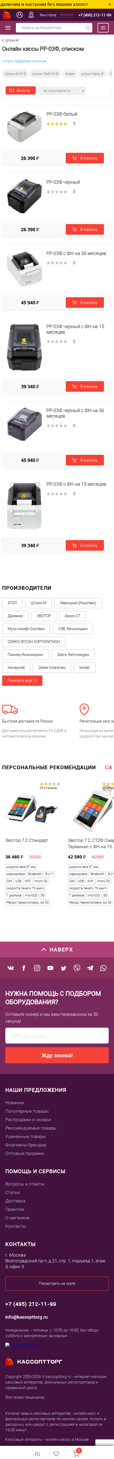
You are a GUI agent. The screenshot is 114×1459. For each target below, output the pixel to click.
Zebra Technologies (73, 655)
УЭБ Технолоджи (72, 629)
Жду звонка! (57, 1055)
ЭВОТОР (44, 616)
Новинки (14, 1102)
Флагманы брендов (25, 1145)
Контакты (15, 1226)
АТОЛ (12, 603)
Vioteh (84, 667)
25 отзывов (48, 788)
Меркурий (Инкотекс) (78, 603)
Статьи (12, 1192)
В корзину (89, 158)
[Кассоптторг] (7, 15)
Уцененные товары (25, 1136)
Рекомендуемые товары (30, 1128)
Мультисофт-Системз (26, 629)
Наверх (61, 949)
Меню (100, 27)
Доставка (15, 1200)
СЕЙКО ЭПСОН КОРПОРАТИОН (34, 642)
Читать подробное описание (24, 61)
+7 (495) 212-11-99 (94, 14)
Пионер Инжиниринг (25, 655)
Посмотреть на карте (57, 1283)
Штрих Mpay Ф (92, 74)
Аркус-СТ (72, 616)
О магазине (17, 1217)
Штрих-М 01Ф (15, 74)
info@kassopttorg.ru (26, 1317)
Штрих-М (38, 603)
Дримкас (15, 616)
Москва (66, 14)
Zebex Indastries (51, 667)
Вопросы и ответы (24, 1184)
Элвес (70, 74)
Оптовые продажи (24, 1153)
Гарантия (14, 1209)
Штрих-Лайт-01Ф (45, 74)
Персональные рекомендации (49, 767)
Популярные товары (27, 1111)
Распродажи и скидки (28, 1119)
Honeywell (16, 667)
